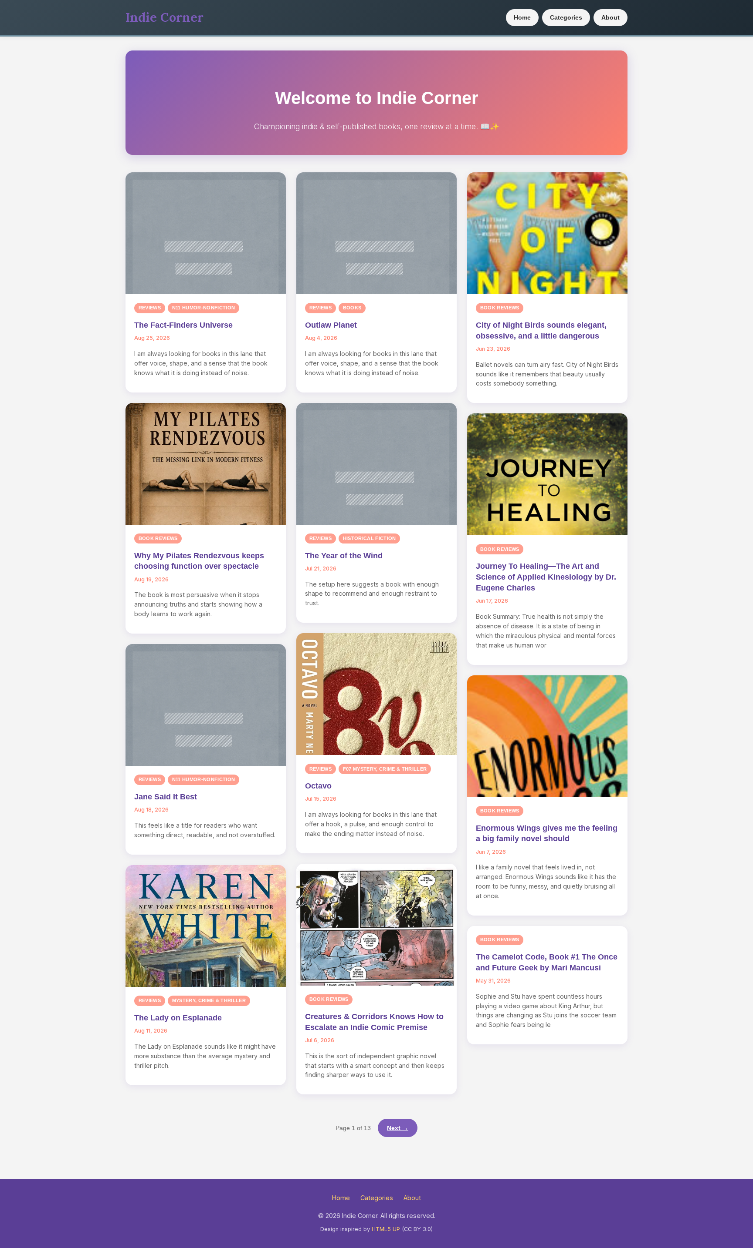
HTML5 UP (386, 1229)
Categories (566, 17)
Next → (397, 1127)
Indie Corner (165, 17)
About (610, 17)
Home (522, 17)
